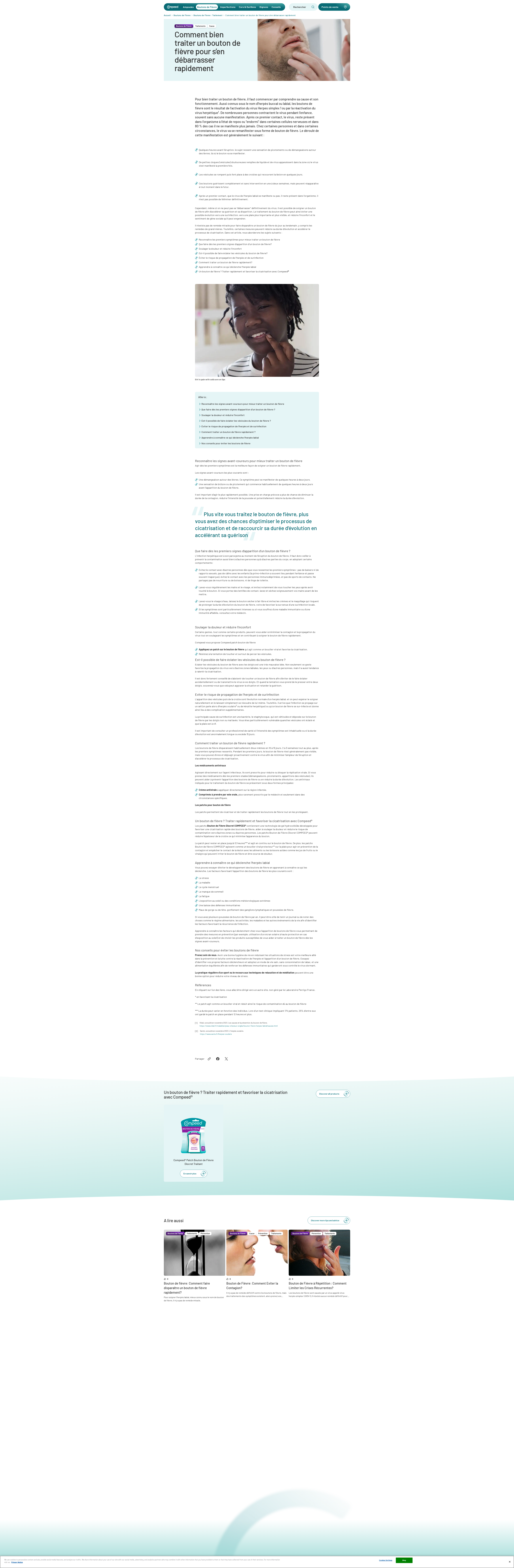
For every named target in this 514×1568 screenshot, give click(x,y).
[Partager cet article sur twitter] (226, 1058)
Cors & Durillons (247, 6)
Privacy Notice (17, 1562)
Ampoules (188, 6)
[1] (196, 1023)
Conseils (276, 6)
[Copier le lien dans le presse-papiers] (209, 1058)
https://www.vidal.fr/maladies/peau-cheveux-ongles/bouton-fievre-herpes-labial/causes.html (239, 1026)
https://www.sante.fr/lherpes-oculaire (216, 1034)
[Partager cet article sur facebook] (217, 1058)
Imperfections (227, 6)
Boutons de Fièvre (207, 6)
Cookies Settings (385, 1560)
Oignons (263, 6)
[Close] (510, 1562)
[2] (196, 1031)
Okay (404, 1560)
